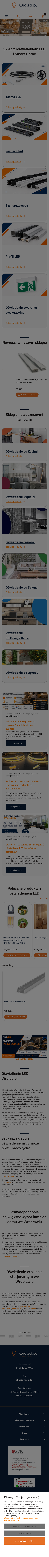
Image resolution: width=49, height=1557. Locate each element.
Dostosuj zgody (24, 1533)
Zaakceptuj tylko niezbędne (24, 1526)
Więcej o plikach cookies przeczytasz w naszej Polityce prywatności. (21, 1519)
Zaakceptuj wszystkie (24, 1540)
